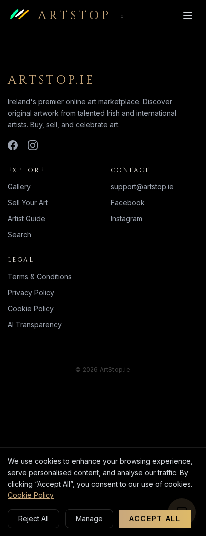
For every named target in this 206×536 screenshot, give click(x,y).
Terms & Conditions (40, 276)
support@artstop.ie (142, 186)
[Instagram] (33, 145)
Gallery (19, 186)
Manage (89, 518)
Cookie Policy (31, 308)
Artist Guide (27, 218)
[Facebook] (13, 145)
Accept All (155, 518)
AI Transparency (35, 324)
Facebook (128, 202)
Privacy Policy (31, 292)
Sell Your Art (28, 202)
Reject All (33, 518)
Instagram (126, 218)
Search (20, 234)
